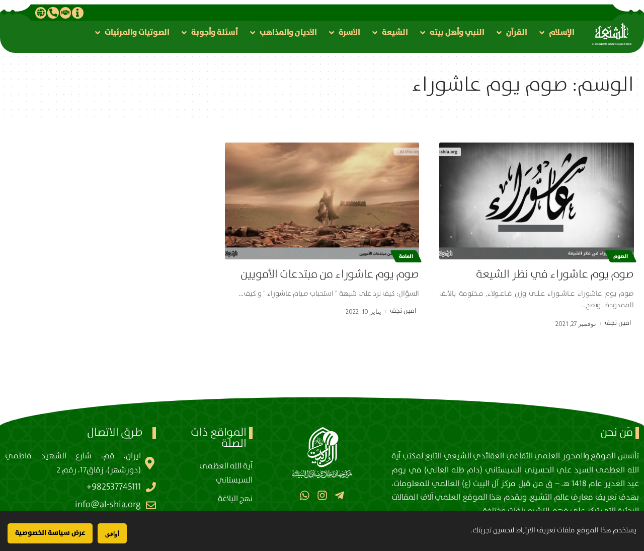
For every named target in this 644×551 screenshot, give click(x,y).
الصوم (620, 256)
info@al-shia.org (108, 505)
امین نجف (618, 323)
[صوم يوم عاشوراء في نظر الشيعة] (536, 201)
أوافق (112, 533)
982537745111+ (114, 487)
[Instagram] (321, 495)
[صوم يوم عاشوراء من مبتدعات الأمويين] (322, 201)
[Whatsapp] (304, 495)
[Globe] (40, 12)
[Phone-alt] (52, 12)
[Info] (77, 12)
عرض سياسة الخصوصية (50, 532)
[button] (556, 32)
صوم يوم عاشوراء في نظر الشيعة (555, 274)
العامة (406, 256)
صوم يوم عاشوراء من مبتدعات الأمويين (329, 274)
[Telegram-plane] (339, 495)
